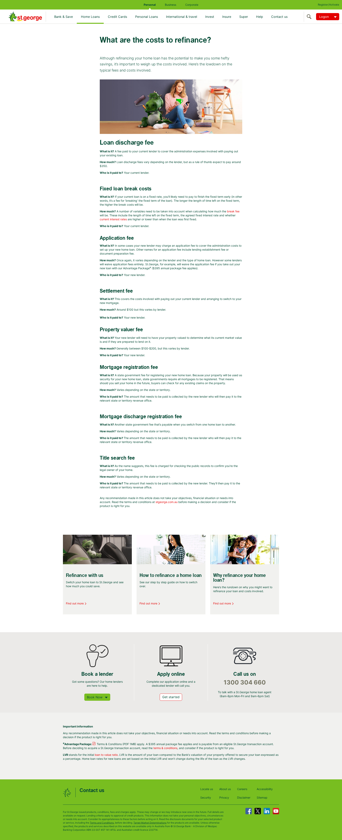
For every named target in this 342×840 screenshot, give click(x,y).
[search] (310, 16)
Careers (242, 789)
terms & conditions (165, 748)
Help (259, 17)
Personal (150, 4)
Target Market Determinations (149, 822)
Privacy (224, 797)
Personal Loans (146, 17)
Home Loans (90, 17)
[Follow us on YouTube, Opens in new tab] (276, 811)
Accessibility (265, 789)
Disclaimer (243, 797)
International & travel (181, 17)
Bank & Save (63, 17)
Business (170, 4)
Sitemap (262, 797)
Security (205, 797)
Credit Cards (117, 17)
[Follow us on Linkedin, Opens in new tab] (267, 811)
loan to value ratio (106, 754)
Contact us (279, 17)
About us (225, 789)
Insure (226, 17)
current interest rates (113, 219)
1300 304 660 (245, 682)
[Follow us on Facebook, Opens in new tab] (248, 811)
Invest (209, 17)
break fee (233, 211)
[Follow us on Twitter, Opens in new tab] (258, 811)
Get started (171, 697)
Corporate (191, 4)
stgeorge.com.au (167, 502)
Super (243, 17)
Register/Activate (328, 4)
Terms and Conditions (102, 822)
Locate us (206, 789)
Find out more (75, 603)
